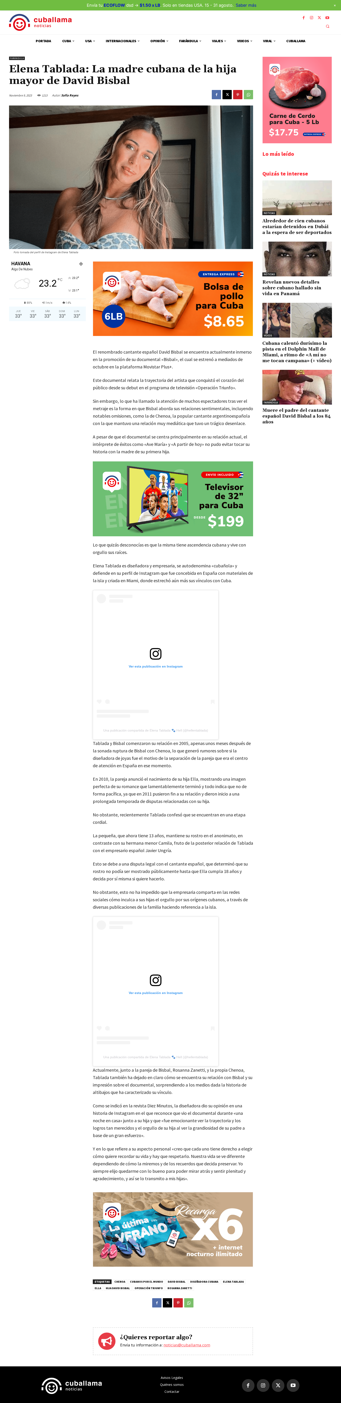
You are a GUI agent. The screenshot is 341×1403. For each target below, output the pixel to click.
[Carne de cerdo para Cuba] (297, 142)
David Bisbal (177, 1281)
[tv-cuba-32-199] (173, 498)
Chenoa (119, 1281)
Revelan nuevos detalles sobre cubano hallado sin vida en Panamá (291, 288)
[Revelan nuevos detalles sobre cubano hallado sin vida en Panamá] (297, 259)
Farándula (17, 58)
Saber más (246, 5)
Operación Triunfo (149, 1288)
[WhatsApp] (248, 94)
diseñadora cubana (204, 1281)
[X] (319, 18)
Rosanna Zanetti (179, 1288)
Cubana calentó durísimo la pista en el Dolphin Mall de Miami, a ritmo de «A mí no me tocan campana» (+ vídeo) (296, 352)
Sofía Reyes (69, 95)
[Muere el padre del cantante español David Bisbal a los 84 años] (297, 387)
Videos (268, 335)
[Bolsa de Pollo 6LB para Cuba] (173, 335)
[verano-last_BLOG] (173, 1265)
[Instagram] (311, 18)
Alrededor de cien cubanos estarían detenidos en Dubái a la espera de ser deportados (297, 226)
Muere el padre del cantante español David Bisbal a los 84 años (296, 416)
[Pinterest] (237, 94)
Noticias (269, 213)
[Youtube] (327, 18)
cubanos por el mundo (146, 1281)
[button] (327, 26)
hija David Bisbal (118, 1288)
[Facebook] (303, 18)
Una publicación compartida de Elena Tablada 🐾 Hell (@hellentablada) (155, 730)
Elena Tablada (233, 1281)
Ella (98, 1288)
